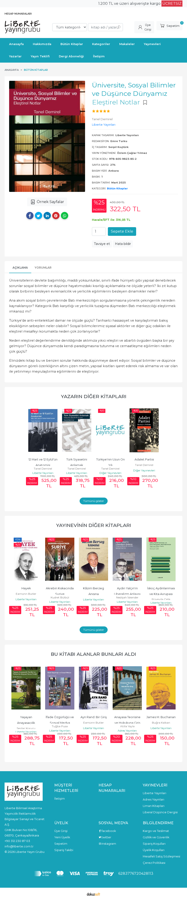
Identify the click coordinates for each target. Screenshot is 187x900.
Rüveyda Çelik (161, 599)
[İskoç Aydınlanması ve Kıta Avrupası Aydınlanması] (161, 559)
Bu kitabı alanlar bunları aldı (93, 654)
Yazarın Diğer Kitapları (93, 396)
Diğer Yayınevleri (110, 473)
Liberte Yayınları (42, 473)
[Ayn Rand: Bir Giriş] (93, 688)
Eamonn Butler (26, 593)
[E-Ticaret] (93, 894)
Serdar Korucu (26, 728)
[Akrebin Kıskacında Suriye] (59, 559)
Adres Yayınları (127, 730)
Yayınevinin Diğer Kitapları (93, 525)
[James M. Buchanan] (161, 688)
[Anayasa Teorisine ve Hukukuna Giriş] (127, 688)
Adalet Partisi (144, 459)
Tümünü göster (93, 501)
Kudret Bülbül (60, 597)
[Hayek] (26, 559)
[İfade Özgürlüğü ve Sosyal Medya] (59, 688)
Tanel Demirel (43, 468)
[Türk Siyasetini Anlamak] (76, 430)
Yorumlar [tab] (43, 267)
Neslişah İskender (127, 597)
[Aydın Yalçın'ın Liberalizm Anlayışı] (127, 559)
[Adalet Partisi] (144, 430)
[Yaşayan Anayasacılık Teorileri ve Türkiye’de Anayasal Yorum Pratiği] (26, 688)
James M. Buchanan (161, 717)
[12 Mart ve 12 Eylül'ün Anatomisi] (42, 430)
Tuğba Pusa (60, 726)
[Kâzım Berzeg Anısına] (93, 559)
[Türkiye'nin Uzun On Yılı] (110, 430)
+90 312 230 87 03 (17, 841)
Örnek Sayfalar (50, 202)
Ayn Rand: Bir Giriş (94, 717)
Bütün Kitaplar (117, 188)
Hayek (26, 588)
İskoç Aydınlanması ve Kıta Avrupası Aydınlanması (161, 594)
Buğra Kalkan (161, 722)
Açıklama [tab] (20, 267)
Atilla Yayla (127, 726)
